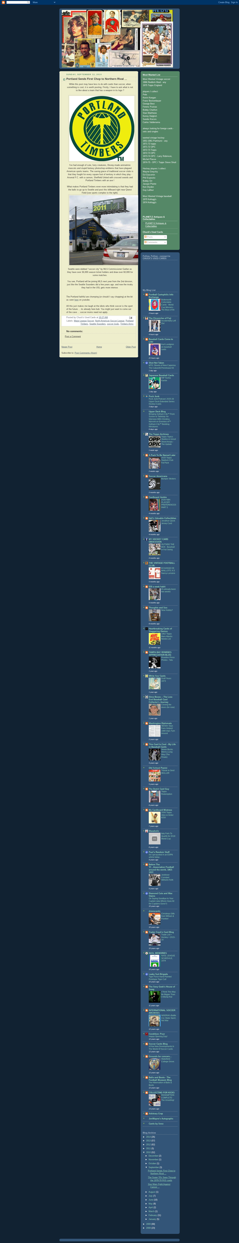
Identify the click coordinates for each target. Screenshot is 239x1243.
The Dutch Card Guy (159, 789)
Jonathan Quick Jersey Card (168, 522)
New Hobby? (167, 610)
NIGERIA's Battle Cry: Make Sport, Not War (168, 1018)
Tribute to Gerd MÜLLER (167, 771)
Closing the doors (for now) (168, 706)
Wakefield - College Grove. (168, 1060)
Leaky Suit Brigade (158, 974)
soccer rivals (113, 324)
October (153, 1163)
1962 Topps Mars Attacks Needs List (166, 636)
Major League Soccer (84, 321)
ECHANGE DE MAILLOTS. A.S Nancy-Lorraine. (168, 570)
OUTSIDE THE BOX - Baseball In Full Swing (168, 547)
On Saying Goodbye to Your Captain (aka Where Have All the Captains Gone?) (161, 901)
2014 (148, 1137)
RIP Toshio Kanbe (166, 379)
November (154, 1159)
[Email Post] (130, 317)
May (151, 1204)
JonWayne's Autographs (161, 1119)
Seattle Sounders (97, 324)
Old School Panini (158, 768)
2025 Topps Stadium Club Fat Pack (167, 460)
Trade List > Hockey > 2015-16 (168, 937)
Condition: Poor (157, 1034)
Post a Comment (73, 336)
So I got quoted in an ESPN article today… (161, 856)
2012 (148, 1144)
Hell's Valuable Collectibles (162, 518)
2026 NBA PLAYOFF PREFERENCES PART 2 (168, 504)
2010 (148, 1152)
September (154, 1167)
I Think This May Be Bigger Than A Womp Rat (168, 994)
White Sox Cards (157, 676)
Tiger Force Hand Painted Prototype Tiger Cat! (160, 978)
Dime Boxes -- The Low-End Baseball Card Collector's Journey (161, 699)
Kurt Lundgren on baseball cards (167, 347)
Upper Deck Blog (157, 411)
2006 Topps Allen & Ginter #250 (167, 815)
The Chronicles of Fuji (160, 318)
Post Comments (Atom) (86, 353)
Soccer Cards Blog (158, 1044)
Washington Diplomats (160, 723)
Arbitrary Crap (156, 1114)
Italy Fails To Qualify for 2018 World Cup (168, 836)
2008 (148, 1228)
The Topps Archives (159, 434)
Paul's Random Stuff (159, 852)
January (153, 1219)
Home (99, 347)
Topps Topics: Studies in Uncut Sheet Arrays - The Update (168, 440)
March (152, 1211)
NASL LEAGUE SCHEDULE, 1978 (168, 958)
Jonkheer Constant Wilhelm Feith (167, 877)
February (153, 1215)
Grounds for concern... (160, 1056)
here (76, 300)
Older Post (131, 347)
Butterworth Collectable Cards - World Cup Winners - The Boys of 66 (167, 305)
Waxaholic (154, 831)
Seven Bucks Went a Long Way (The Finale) (167, 753)
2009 (148, 1224)
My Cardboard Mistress (160, 810)
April (151, 1207)
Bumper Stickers (168, 479)
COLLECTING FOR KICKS (162, 1093)
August (152, 1192)
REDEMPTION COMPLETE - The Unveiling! (167, 1097)
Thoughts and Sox (158, 608)
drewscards (154, 911)
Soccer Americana (158, 476)
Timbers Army (126, 324)
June (151, 1200)
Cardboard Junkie (158, 497)
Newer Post (66, 347)
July (151, 1196)
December (154, 1156)
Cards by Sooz (156, 1124)
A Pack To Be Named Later (162, 455)
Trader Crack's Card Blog (161, 932)
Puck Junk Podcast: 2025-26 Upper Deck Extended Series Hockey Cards (161, 401)
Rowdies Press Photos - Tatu (168, 658)
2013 (148, 1141)
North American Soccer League (109, 321)
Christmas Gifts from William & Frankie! (168, 916)
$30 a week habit (157, 587)
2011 (148, 1148)
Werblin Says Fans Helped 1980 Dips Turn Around (168, 730)
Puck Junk (154, 396)
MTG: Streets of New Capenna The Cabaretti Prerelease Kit (162, 366)
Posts (149, 237)
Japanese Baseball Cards (161, 375)
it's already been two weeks (168, 590)
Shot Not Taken (156, 363)
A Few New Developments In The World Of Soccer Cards (161, 1047)
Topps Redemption (166, 792)
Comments (151, 242)
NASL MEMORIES (158, 953)
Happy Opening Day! (158, 1036)
